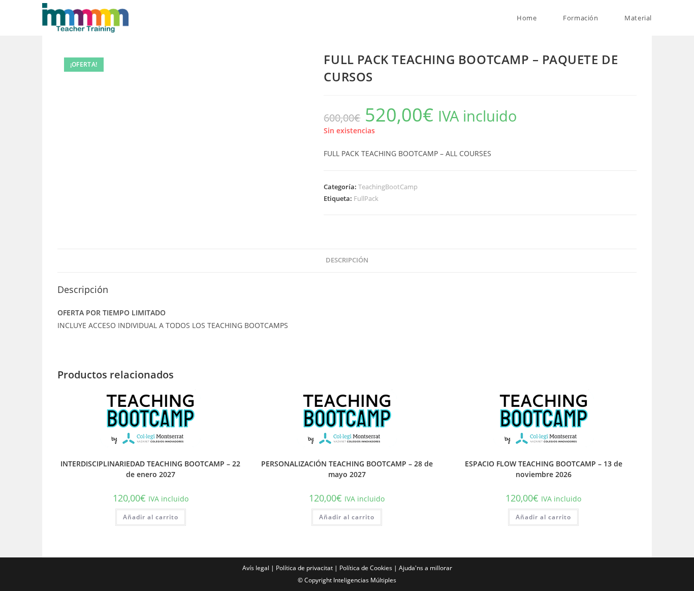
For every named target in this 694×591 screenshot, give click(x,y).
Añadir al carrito (150, 517)
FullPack (366, 198)
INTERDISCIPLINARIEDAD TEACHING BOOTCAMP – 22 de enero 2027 (150, 469)
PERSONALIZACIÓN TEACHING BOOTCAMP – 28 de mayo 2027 (347, 469)
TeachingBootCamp (388, 186)
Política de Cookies (365, 568)
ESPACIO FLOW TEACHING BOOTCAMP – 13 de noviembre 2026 (543, 469)
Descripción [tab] (347, 260)
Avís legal (255, 568)
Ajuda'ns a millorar (425, 568)
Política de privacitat (304, 568)
